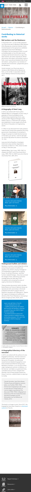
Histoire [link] (10, 27)
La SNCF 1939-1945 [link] (9, 5)
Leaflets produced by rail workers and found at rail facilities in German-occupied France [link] (14, 308)
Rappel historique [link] (12, 479)
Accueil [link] (4, 27)
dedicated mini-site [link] (14, 305)
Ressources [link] (10, 484)
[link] (2, 6)
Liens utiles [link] (10, 489)
